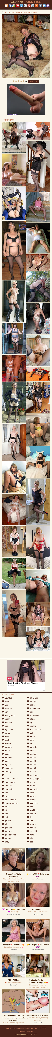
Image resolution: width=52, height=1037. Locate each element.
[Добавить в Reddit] (32, 5)
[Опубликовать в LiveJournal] (25, 5)
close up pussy (11, 779)
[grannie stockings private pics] (14, 368)
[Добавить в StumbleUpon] (36, 5)
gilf (5, 824)
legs (31, 722)
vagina (32, 828)
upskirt (32, 824)
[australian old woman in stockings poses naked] (38, 547)
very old (33, 831)
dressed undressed (13, 800)
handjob (33, 701)
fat (5, 810)
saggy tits (33, 789)
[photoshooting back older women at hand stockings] (14, 203)
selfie (31, 793)
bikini (6, 736)
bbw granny (9, 715)
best (6, 726)
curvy (6, 796)
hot (30, 712)
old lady (33, 747)
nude (31, 740)
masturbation (35, 729)
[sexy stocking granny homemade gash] (38, 430)
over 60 (32, 765)
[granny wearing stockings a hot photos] (14, 541)
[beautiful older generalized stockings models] (14, 138)
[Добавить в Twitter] (44, 5)
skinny (32, 800)
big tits (7, 733)
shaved (32, 796)
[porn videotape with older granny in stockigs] (14, 301)
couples (8, 786)
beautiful (8, 722)
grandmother (10, 835)
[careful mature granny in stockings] (38, 639)
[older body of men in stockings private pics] (38, 614)
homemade (34, 708)
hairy (6, 842)
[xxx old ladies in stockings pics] (38, 350)
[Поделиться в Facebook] (10, 5)
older (31, 750)
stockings (33, 810)
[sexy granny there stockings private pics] (38, 286)
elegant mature (11, 803)
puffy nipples (35, 779)
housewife (34, 715)
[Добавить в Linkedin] (21, 5)
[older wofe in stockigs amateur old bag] (14, 613)
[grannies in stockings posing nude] (14, 574)
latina (32, 719)
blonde (7, 743)
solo (31, 807)
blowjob (8, 747)
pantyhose (34, 775)
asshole (8, 708)
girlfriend (8, 828)
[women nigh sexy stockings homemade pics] (14, 338)
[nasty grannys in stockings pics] (38, 131)
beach (7, 719)
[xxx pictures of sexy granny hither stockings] (38, 207)
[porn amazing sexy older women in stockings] (14, 442)
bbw (6, 712)
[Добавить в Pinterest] (29, 5)
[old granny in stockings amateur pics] (38, 586)
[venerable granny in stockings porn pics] (38, 374)
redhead (33, 786)
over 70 (32, 768)
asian (6, 701)
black (6, 740)
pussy (32, 782)
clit (5, 775)
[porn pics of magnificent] (14, 402)
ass (6, 705)
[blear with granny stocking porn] (38, 398)
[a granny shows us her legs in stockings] (14, 250)
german (7, 821)
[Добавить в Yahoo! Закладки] (47, 5)
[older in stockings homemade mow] (26, 46)
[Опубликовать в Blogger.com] (6, 5)
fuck (6, 817)
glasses (7, 831)
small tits (33, 803)
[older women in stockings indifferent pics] (14, 477)
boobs (7, 750)
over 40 (32, 758)
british (7, 754)
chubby (7, 772)
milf (31, 733)
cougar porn (9, 782)
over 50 (32, 761)
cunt (6, 793)
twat (31, 821)
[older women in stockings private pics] (38, 318)
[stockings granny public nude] (38, 501)
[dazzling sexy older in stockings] (38, 238)
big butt (7, 765)
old (30, 743)
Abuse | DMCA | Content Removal (19, 1028)
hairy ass (33, 698)
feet (6, 814)
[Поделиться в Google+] (17, 5)
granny (7, 838)
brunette (8, 758)
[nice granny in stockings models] (38, 166)
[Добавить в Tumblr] (40, 5)
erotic (6, 807)
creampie (8, 789)
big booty (8, 729)
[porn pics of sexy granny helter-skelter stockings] (38, 462)
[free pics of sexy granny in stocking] (38, 262)
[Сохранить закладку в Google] (13, 5)
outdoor (32, 754)
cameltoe (8, 768)
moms (32, 736)
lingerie (32, 726)
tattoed (32, 814)
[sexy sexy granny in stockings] (14, 509)
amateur (8, 698)
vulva (31, 835)
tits (30, 817)
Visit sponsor (33, 81)
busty (6, 761)
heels (32, 705)
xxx (31, 842)
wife (31, 838)
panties (32, 772)
